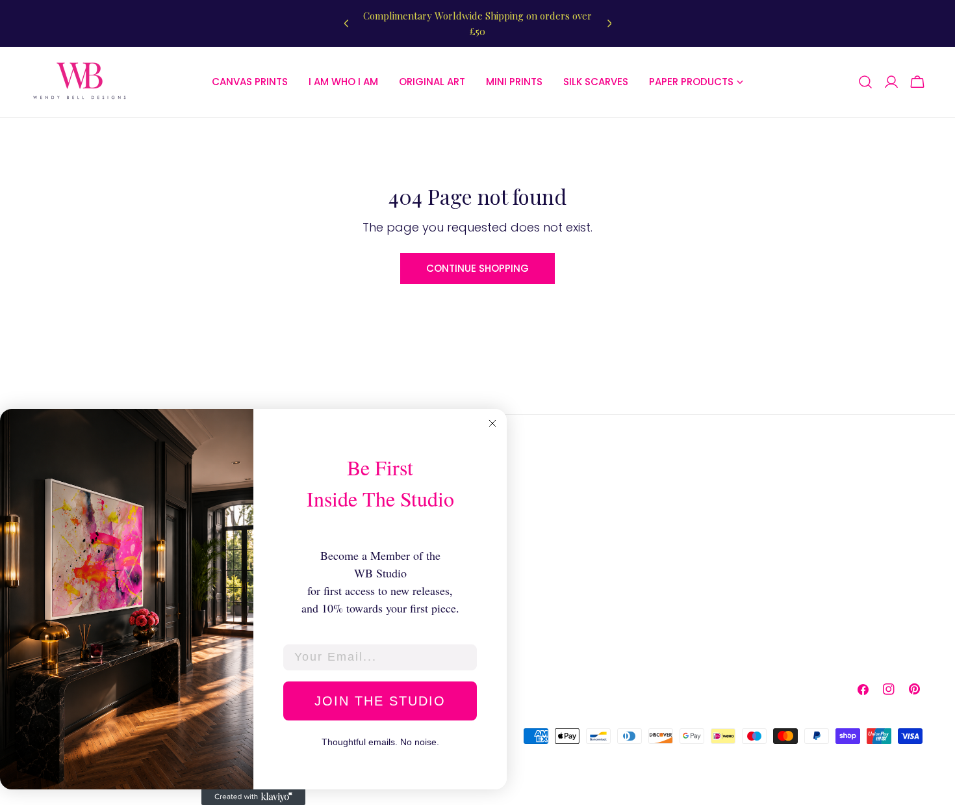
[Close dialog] (492, 423)
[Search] (865, 82)
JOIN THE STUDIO (380, 701)
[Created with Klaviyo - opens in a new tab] (253, 797)
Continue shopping (477, 268)
